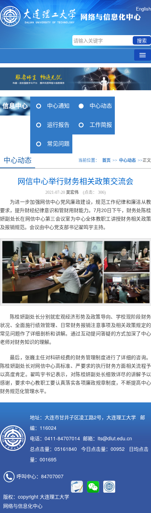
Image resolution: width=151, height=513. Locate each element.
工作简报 (101, 125)
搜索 (142, 40)
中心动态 (101, 106)
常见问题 (58, 144)
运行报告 (58, 125)
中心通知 (58, 106)
